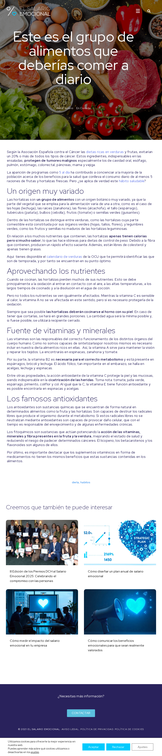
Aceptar (93, 747)
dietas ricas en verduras (105, 152)
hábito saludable (131, 181)
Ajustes (142, 747)
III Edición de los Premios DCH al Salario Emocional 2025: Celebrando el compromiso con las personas (38, 576)
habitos (85, 482)
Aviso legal (70, 729)
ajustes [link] (35, 752)
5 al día (64, 172)
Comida (85, 108)
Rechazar (118, 747)
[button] (81, 713)
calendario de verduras (64, 256)
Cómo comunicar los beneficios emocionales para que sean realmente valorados (116, 645)
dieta (75, 482)
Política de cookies (129, 729)
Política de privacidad (96, 729)
